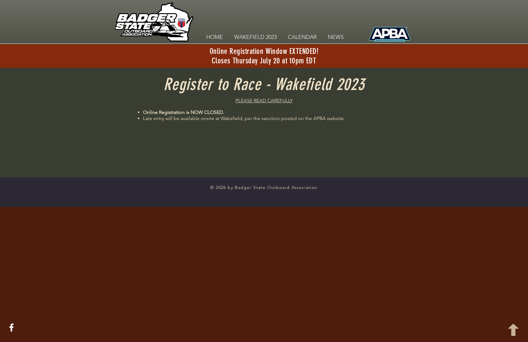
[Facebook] (11, 327)
